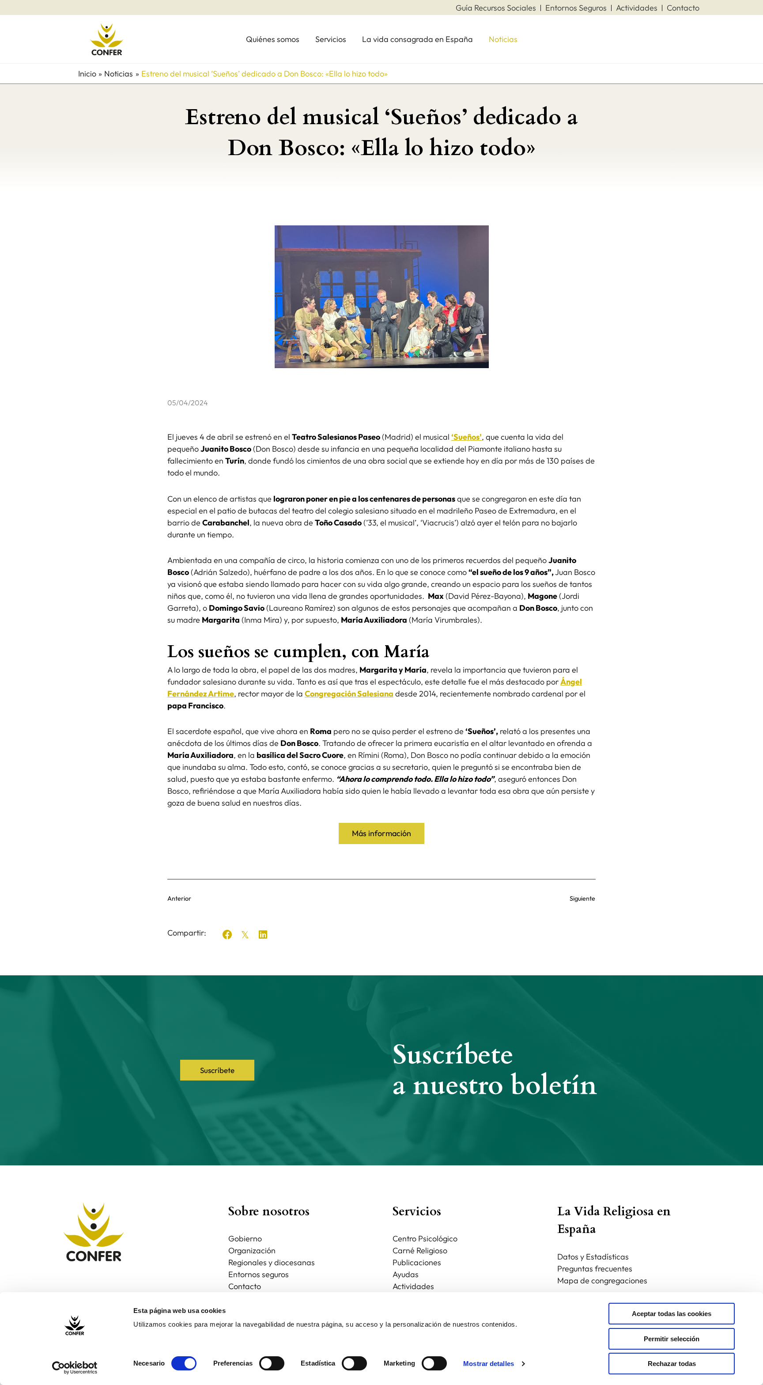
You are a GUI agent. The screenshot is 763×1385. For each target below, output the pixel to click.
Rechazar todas (672, 1363)
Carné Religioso (420, 1250)
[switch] (271, 1363)
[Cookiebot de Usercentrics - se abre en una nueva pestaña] (74, 1367)
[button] (227, 935)
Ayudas (406, 1274)
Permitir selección (671, 1339)
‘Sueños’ (466, 437)
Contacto (244, 1286)
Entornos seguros (258, 1274)
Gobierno (245, 1238)
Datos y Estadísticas (593, 1257)
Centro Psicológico (425, 1238)
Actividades (413, 1286)
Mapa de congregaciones (602, 1280)
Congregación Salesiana (349, 694)
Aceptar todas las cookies (671, 1313)
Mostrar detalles (488, 1363)
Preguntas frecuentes (594, 1268)
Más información (381, 833)
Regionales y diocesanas (271, 1262)
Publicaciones (417, 1262)
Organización (252, 1250)
